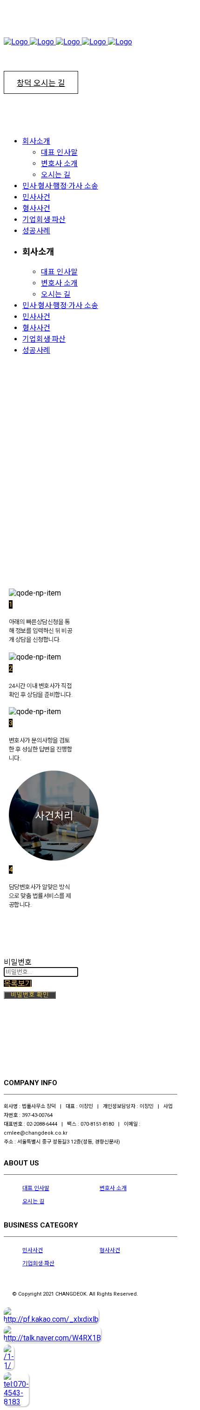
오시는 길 (33, 1201)
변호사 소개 (113, 1188)
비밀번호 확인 (30, 995)
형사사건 (110, 1250)
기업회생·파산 (38, 1263)
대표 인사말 (35, 1188)
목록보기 (18, 983)
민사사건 (32, 1250)
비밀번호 (18, 962)
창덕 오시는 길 (41, 83)
